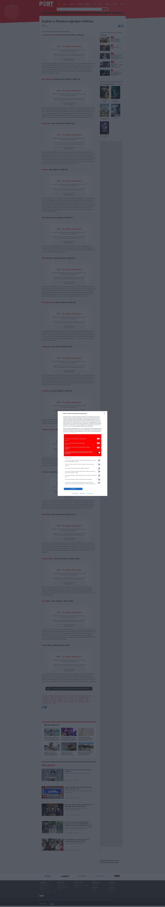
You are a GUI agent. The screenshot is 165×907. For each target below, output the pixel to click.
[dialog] (82, 453)
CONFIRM (73, 488)
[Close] (105, 413)
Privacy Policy (90, 493)
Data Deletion (75, 493)
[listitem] (82, 436)
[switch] (98, 439)
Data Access (82, 493)
